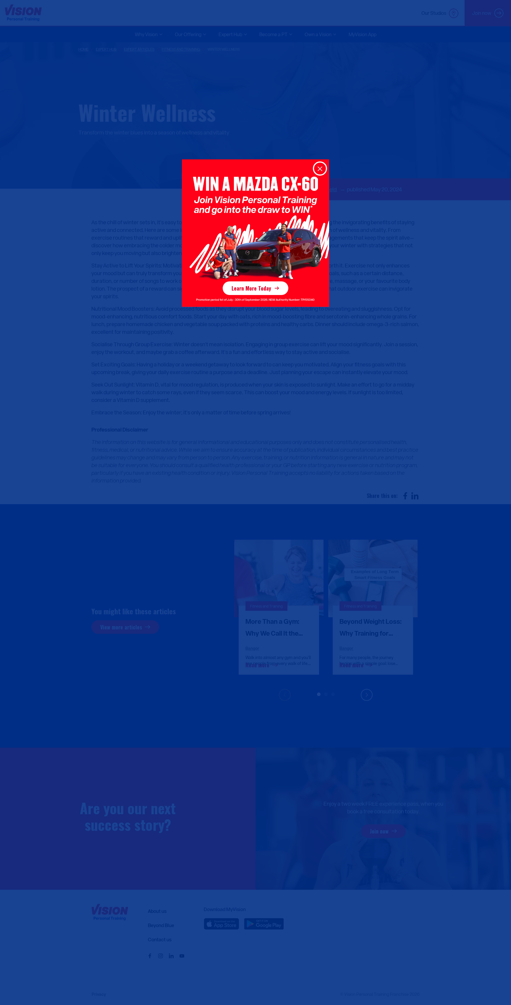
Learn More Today (251, 288)
